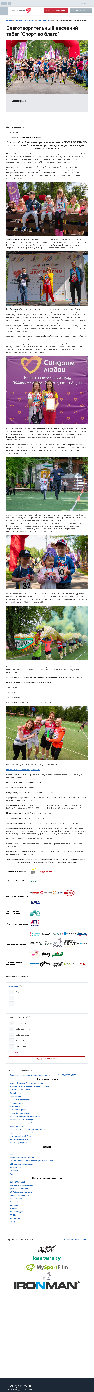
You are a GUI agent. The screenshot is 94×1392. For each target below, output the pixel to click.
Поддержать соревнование (47, 1059)
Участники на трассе (18, 1110)
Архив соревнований (44, 20)
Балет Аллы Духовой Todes (20, 1136)
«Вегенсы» (14, 1205)
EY (10, 1151)
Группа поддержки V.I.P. (19, 1139)
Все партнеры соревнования (75, 1240)
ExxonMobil (14, 1171)
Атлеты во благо (16, 1126)
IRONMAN (13, 1215)
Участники (13, 986)
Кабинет (83, 3)
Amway (12, 1222)
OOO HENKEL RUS (16, 1167)
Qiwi (11, 1154)
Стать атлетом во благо (55, 10)
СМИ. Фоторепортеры (18, 1143)
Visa (11, 1174)
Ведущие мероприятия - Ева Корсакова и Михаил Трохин (32, 1133)
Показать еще (14, 1052)
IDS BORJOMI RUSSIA (18, 1182)
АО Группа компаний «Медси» (21, 1164)
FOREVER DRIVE (16, 1199)
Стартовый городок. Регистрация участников (28, 1083)
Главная (9, 20)
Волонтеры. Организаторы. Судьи (23, 1123)
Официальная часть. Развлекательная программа (29, 1086)
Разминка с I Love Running (20, 1090)
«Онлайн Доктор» (16, 1202)
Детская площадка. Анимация (22, 1120)
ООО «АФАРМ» (15, 1218)
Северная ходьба (16, 1103)
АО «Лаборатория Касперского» (22, 1157)
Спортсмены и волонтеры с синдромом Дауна (28, 1130)
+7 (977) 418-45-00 (18, 1386)
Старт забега (15, 1106)
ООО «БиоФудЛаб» (17, 1212)
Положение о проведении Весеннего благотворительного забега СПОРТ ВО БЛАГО (43, 1075)
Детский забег (15, 1093)
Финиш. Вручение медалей (20, 1113)
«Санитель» (14, 1208)
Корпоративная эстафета (20, 1100)
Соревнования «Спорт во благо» (24, 20)
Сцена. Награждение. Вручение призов (25, 1116)
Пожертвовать (81, 10)
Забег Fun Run (15, 1096)
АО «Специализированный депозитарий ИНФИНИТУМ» (31, 1161)
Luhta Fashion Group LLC (19, 1195)
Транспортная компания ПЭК (21, 1189)
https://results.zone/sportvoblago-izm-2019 (23, 770)
